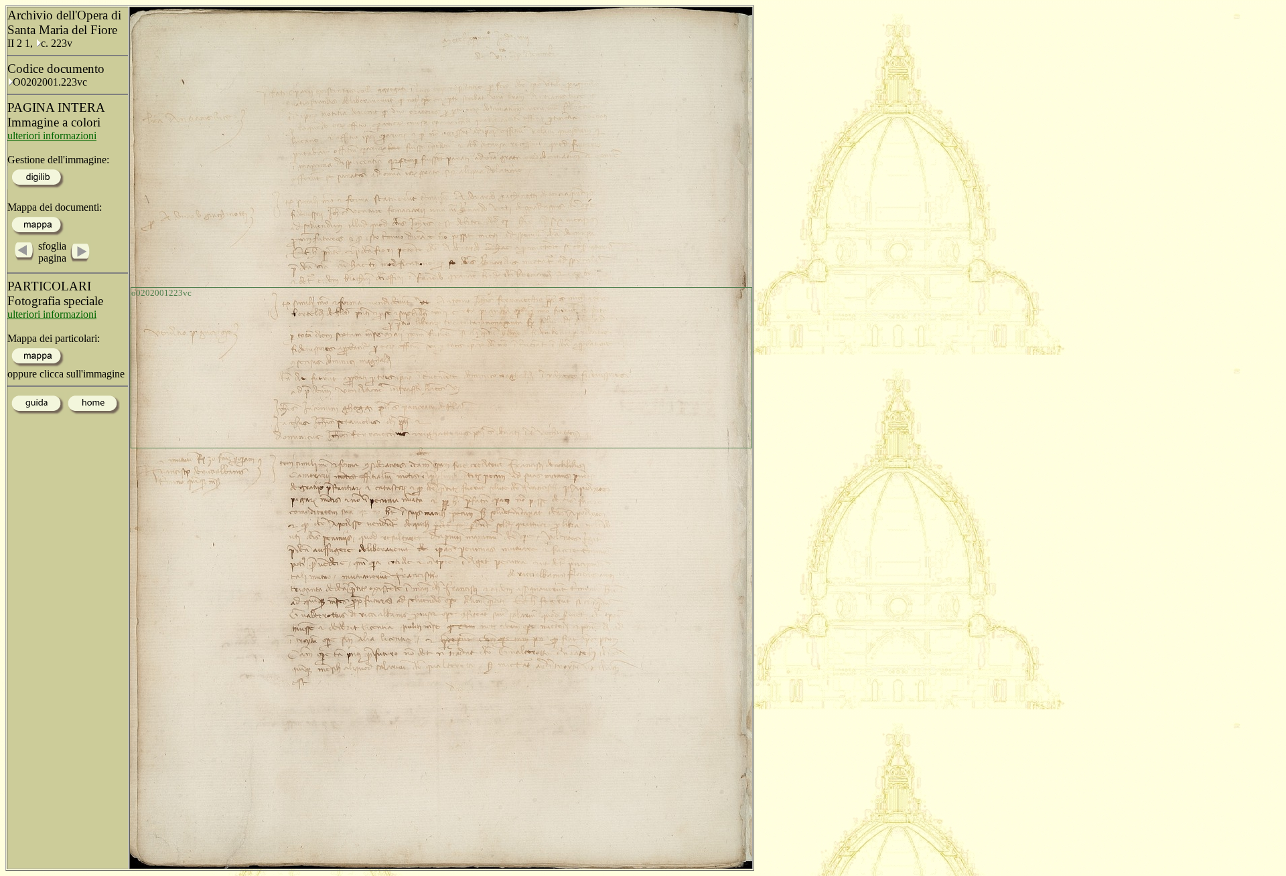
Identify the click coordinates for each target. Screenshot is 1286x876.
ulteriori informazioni (51, 135)
